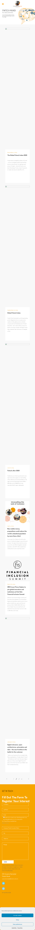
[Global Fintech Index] (17, 246)
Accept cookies (17, 915)
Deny (17, 920)
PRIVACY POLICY (5, 823)
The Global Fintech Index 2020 (17, 155)
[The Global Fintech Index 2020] (17, 88)
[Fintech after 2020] (17, 404)
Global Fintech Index (14, 313)
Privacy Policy (19, 927)
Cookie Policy (14, 927)
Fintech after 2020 (13, 470)
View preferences (17, 924)
